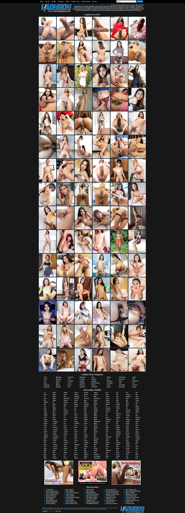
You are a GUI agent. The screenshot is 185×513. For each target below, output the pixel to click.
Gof (65, 450)
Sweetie (128, 452)
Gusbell (76, 396)
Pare (117, 419)
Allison (46, 402)
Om (117, 398)
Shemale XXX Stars (131, 494)
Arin (45, 425)
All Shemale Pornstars (92, 502)
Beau (45, 448)
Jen (75, 429)
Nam (95, 452)
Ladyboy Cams (75, 1)
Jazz (75, 425)
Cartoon (55, 429)
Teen (133, 379)
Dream (66, 402)
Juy (75, 452)
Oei (107, 458)
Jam (75, 415)
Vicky (137, 421)
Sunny (128, 448)
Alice (45, 398)
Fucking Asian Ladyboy (73, 497)
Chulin (55, 439)
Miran (96, 431)
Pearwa (118, 431)
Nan (107, 392)
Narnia (108, 404)
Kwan (85, 415)
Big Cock (58, 379)
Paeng (118, 404)
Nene (107, 417)
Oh (117, 392)
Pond (117, 452)
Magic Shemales (91, 492)
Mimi (95, 417)
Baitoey (46, 437)
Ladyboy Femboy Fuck (132, 500)
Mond (95, 440)
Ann (45, 417)
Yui (136, 452)
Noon (107, 446)
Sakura (128, 410)
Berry (54, 398)
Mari (85, 458)
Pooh (117, 454)
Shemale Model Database (133, 491)
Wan (136, 427)
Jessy (75, 437)
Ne (106, 414)
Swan (127, 450)
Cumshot (70, 381)
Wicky (137, 433)
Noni (107, 440)
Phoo (117, 437)
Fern (65, 425)
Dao (54, 452)
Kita (85, 412)
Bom (54, 404)
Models (54, 1)
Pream (128, 394)
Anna (45, 419)
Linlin (86, 437)
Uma (136, 415)
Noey (107, 431)
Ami (45, 408)
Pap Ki (118, 417)
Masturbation (95, 383)
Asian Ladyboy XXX (72, 503)
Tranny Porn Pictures (112, 492)
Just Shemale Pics (111, 489)
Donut (65, 400)
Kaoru (76, 458)
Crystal (55, 448)
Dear (54, 456)
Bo (53, 402)
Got (65, 456)
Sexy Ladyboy (70, 500)
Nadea (96, 448)
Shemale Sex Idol (111, 497)
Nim (107, 423)
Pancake (118, 414)
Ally (45, 404)
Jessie (75, 435)
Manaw (86, 454)
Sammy (128, 412)
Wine (137, 435)
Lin (85, 433)
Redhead (109, 381)
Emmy (66, 414)
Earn (65, 404)
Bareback (46, 385)
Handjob (82, 383)
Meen (95, 402)
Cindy (54, 440)
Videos (67, 1)
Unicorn (137, 417)
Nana (107, 394)
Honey (76, 404)
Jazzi (75, 427)
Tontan (137, 408)
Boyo (54, 415)
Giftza (65, 440)
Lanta (85, 423)
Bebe (45, 450)
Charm (55, 431)
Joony (76, 440)
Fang (65, 419)
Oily (117, 396)
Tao (136, 394)
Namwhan (97, 458)
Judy (75, 446)
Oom (117, 402)
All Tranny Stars (51, 497)
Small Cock (122, 377)
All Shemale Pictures (92, 503)
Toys (133, 383)
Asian (45, 379)
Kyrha (86, 419)
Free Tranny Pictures (92, 494)
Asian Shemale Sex (71, 502)
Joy (75, 442)
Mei (95, 406)
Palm (117, 406)
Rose (127, 404)
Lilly (85, 429)
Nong (107, 439)
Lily (85, 431)
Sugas (127, 442)
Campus (55, 421)
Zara (136, 458)
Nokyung (108, 437)
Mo (95, 435)
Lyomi (86, 446)
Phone (118, 435)
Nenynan (108, 419)
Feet (69, 387)
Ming (95, 423)
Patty (117, 425)
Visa (136, 423)
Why (136, 431)
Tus (136, 414)
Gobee (65, 448)
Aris (45, 427)
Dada (54, 450)
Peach (118, 429)
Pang (117, 415)
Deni (65, 394)
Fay (65, 423)
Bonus (54, 408)
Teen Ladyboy (51, 511)
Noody (107, 442)
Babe (45, 383)
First (65, 427)
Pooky (118, 456)
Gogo (65, 452)
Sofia (127, 429)
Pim (117, 440)
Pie (117, 439)
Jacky (76, 414)
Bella (45, 458)
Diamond (66, 398)
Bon (54, 406)
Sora (127, 439)
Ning (107, 427)
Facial (69, 385)
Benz (54, 396)
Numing (108, 450)
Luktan (86, 442)
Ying (136, 442)
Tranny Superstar (51, 496)
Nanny (108, 400)
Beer (45, 454)
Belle (54, 392)
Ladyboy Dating (85, 1)
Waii (136, 425)
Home (41, 1)
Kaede (76, 454)
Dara (54, 454)
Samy (127, 414)
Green (76, 392)
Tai (127, 456)
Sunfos (128, 446)
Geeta (65, 435)
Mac (85, 448)
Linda (85, 435)
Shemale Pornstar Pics (112, 491)
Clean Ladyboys (50, 503)
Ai (44, 396)
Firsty (65, 429)
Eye (65, 415)
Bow (54, 412)
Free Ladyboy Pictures (52, 492)
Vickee (137, 419)
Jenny (76, 431)
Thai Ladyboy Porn (51, 494)
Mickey (96, 410)
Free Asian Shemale (111, 503)
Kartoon (86, 398)
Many (85, 456)
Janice (76, 421)
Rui (127, 406)
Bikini (58, 383)
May (95, 396)
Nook (107, 444)
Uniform (134, 385)
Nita (107, 429)
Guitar (76, 394)
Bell (45, 456)
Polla (117, 448)
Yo (136, 444)
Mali (85, 452)
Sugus (127, 444)
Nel (107, 415)
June (75, 450)
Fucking (82, 379)
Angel (45, 414)
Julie (75, 448)
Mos (95, 446)
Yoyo (136, 448)
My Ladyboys (50, 499)
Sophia (128, 437)
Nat (107, 406)
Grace (65, 458)
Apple (45, 423)
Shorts (109, 385)
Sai (127, 408)
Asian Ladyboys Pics (52, 491)
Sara (127, 417)
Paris (117, 421)
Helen (76, 400)
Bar (45, 442)
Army (45, 431)
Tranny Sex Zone (131, 499)
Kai (75, 456)
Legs (92, 377)
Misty (95, 433)
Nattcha (108, 410)
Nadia (95, 450)
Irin (75, 410)
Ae (44, 392)
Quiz (127, 398)
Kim (85, 410)
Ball (45, 439)
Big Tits (58, 381)
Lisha (85, 440)
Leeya (85, 427)
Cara (54, 425)
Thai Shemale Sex (131, 496)
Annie (45, 421)
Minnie (96, 427)
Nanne (107, 398)
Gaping (82, 381)
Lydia (85, 444)
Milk (95, 414)
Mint (95, 429)
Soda (127, 427)
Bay (45, 446)
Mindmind (97, 421)
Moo (95, 444)
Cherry (55, 435)
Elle (65, 406)
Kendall (86, 404)
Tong (136, 406)
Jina (75, 439)
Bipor (54, 400)
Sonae (127, 433)
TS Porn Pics (69, 499)
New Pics (47, 1)
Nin (107, 425)
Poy (127, 392)
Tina (136, 402)
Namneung (97, 456)
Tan (136, 392)
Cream (55, 444)
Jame (75, 417)
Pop (117, 458)
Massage (93, 381)
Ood (117, 400)
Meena (96, 404)
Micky (96, 412)
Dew (65, 396)
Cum (69, 379)
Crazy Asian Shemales (72, 492)
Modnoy (96, 439)
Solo (120, 383)
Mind (95, 419)
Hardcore (82, 385)
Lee (85, 425)
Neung (107, 421)
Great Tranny (70, 494)
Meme (95, 408)
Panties (93, 385)
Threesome (135, 381)
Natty (107, 412)
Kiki (85, 408)
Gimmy (66, 442)
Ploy (117, 446)
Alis (45, 400)
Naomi (108, 402)
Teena (137, 398)
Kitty (85, 414)
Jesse (75, 433)
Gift (65, 439)
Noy (107, 448)
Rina (127, 402)
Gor (65, 454)
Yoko (136, 446)
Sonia (127, 435)
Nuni (107, 452)
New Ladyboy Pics (111, 500)
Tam (127, 458)
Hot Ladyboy (90, 491)
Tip (136, 404)
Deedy (65, 392)
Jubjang (76, 444)
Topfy (137, 410)
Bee (45, 452)
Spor (127, 440)
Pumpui (128, 396)
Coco (54, 442)
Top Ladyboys (70, 491)
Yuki (136, 454)
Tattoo (134, 377)
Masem (96, 394)
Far (65, 421)
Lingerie (93, 379)
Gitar (65, 446)
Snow (127, 425)
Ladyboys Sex (110, 499)
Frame (66, 431)
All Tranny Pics (130, 503)
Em (65, 408)
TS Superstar (50, 489)
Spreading (122, 385)
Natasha (108, 408)
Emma (66, 410)
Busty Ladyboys (130, 492)
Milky (95, 415)
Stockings (121, 387)
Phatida (118, 433)
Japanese (82, 387)
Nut (107, 454)
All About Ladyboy (91, 497)
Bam (45, 440)
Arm (45, 429)
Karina (86, 392)
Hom (75, 402)
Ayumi (46, 435)
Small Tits (122, 379)
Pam (117, 410)
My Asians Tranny (91, 499)
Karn (85, 396)
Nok (107, 435)
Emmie (66, 412)
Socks (120, 381)
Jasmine (76, 423)
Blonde (58, 385)
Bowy (54, 414)
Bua (54, 417)
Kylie (85, 417)
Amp (45, 410)
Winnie (137, 437)
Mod (95, 437)
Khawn (86, 406)
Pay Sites (94, 1)
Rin (127, 400)
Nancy (107, 396)
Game (65, 433)
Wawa (137, 429)
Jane (75, 419)
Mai (85, 450)
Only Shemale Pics (131, 489)
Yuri (136, 456)
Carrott (55, 427)
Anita (45, 415)
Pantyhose (94, 387)
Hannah (76, 398)
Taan (127, 454)
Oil (117, 394)
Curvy (69, 383)
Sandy (128, 415)
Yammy (137, 439)
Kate (85, 400)
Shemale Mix (90, 489)
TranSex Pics (129, 502)
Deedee (55, 458)
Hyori (76, 406)
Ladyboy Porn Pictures (132, 497)
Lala (85, 421)
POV (108, 379)
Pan (117, 412)
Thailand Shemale (51, 502)
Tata (136, 396)
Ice (75, 408)
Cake (54, 419)
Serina (128, 421)
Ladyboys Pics (110, 502)
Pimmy (118, 442)
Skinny (109, 387)
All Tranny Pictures (92, 496)
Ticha (137, 400)
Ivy (75, 412)
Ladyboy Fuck (90, 500)
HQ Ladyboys (70, 489)
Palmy (118, 408)
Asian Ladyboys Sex (52, 500)
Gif (65, 437)
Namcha (96, 454)
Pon (117, 450)
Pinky (118, 444)
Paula (117, 427)
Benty (54, 394)
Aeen (45, 394)
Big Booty (59, 377)
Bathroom (47, 387)
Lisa (85, 439)
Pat (117, 423)
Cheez (54, 433)
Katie (85, 402)
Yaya (136, 440)
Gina (65, 444)
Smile (127, 423)
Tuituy (137, 412)
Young (134, 387)
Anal (45, 377)
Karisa (86, 394)
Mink (95, 425)
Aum (45, 433)
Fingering (82, 377)
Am (45, 406)
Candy (55, 423)
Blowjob (58, 387)
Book (54, 410)
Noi (107, 433)
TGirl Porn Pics (110, 496)
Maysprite (97, 398)
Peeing (109, 377)
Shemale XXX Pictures (112, 494)
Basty (45, 444)
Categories (61, 1)
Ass (45, 381)
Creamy (55, 446)
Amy (45, 412)
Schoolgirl (110, 383)
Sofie (127, 431)
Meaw (95, 400)
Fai (65, 417)
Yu (136, 450)
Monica (96, 442)
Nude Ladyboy (70, 496)
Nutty (107, 456)
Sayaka (128, 419)
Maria (95, 392)
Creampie (70, 377)
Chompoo (55, 437)
